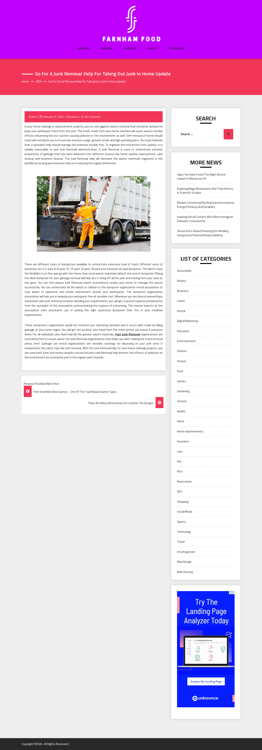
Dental (181, 311)
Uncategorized (186, 552)
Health (152, 48)
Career (181, 301)
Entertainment (186, 341)
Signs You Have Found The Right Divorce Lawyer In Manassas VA (201, 176)
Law (179, 451)
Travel (181, 541)
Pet (179, 461)
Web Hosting (185, 572)
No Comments (93, 117)
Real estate (184, 481)
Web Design (184, 562)
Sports (181, 522)
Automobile (184, 271)
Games (181, 381)
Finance (181, 361)
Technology (176, 48)
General (106, 48)
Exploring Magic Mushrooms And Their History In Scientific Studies (205, 190)
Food (180, 371)
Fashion (182, 351)
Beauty (181, 281)
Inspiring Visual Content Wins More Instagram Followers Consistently (205, 219)
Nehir (35, 117)
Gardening (183, 391)
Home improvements (190, 431)
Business (130, 48)
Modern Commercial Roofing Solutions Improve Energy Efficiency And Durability (205, 204)
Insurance (183, 441)
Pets (180, 471)
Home (180, 421)
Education (183, 331)
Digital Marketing (187, 321)
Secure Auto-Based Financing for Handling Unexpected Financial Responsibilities (202, 233)
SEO (179, 491)
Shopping (83, 48)
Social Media (184, 511)
